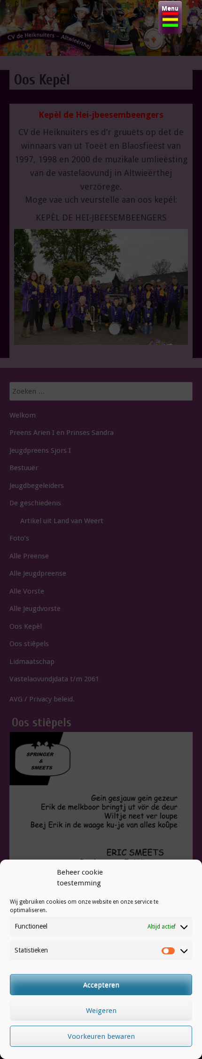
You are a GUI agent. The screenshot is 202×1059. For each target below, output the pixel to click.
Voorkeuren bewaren (101, 1036)
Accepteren (101, 985)
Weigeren (101, 1010)
